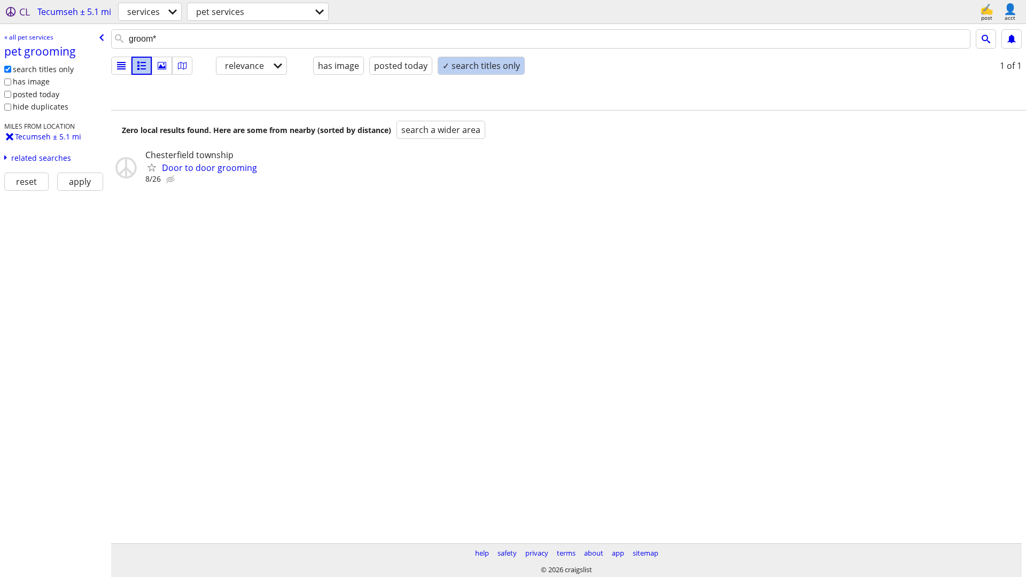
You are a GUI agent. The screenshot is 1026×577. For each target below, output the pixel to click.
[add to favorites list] (151, 167)
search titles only (43, 69)
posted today (36, 94)
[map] (182, 66)
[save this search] (1011, 39)
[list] (121, 66)
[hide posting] (171, 179)
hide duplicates (40, 107)
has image (31, 81)
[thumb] (141, 66)
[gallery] (162, 66)
